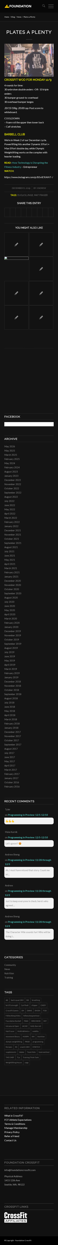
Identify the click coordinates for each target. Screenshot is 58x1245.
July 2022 (9, 501)
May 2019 (9, 660)
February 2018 (12, 723)
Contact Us (10, 1140)
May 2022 (9, 509)
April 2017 (9, 765)
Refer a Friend (11, 1136)
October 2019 (11, 639)
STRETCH (36, 1047)
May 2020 (9, 610)
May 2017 (9, 761)
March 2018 (10, 719)
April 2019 (9, 664)
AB (7, 1000)
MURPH (26, 1037)
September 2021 (12, 543)
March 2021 (10, 568)
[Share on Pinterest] (23, 212)
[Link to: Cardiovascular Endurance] (41, 269)
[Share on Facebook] (7, 212)
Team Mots (31, 1052)
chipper (34, 1005)
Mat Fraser (41, 195)
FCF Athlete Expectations (18, 1119)
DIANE (29, 1011)
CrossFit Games (12, 1011)
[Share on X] (12, 212)
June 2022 (9, 505)
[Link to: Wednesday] (16, 269)
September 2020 (12, 593)
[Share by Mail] (51, 212)
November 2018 (12, 685)
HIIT (45, 1021)
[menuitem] (42, 6)
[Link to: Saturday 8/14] (16, 293)
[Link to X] (51, 1240)
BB (27, 1000)
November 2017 (12, 736)
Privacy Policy (11, 1132)
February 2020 (12, 622)
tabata (21, 1052)
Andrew (41, 188)
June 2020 (9, 606)
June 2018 (9, 706)
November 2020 (12, 585)
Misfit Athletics (23, 1031)
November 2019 (12, 635)
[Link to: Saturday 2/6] (41, 317)
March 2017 (10, 769)
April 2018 (9, 715)
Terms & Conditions (14, 1123)
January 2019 (11, 677)
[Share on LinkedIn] (29, 212)
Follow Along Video (13, 1016)
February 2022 (12, 522)
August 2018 (11, 698)
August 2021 (11, 547)
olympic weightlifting (14, 1042)
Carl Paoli (24, 1005)
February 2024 (12, 467)
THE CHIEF (10, 1057)
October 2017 (11, 740)
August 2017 (11, 748)
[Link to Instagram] (46, 1240)
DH (22, 1011)
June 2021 (9, 555)
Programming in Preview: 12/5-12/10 (28, 814)
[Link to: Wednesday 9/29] (16, 244)
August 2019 (11, 648)
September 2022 (12, 492)
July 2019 (9, 652)
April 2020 (9, 614)
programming (38, 1042)
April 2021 (9, 564)
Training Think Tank (31, 1057)
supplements (11, 1052)
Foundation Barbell (13, 1021)
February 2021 (12, 572)
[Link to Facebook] (42, 1240)
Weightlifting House (14, 1062)
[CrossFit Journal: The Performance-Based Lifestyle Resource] (16, 1221)
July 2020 (9, 601)
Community (10, 964)
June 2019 (9, 656)
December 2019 (12, 631)
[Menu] (49, 6)
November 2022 (12, 484)
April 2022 (9, 513)
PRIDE (27, 1042)
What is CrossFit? (13, 1115)
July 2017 (9, 753)
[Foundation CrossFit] (24, 6)
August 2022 (11, 496)
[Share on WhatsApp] (18, 212)
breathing (36, 1000)
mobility (35, 1031)
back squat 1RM (17, 1000)
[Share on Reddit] (45, 212)
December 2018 (12, 681)
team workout (44, 1052)
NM (33, 1037)
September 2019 (12, 643)
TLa (18, 1057)
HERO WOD (36, 1021)
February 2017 (12, 774)
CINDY (43, 1005)
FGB (45, 1011)
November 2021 (12, 534)
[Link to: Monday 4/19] (41, 293)
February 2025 (12, 459)
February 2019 (12, 673)
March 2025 (10, 454)
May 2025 (9, 450)
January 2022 (11, 526)
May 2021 (9, 559)
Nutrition (9, 973)
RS (16, 1047)
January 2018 (11, 727)
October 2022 (11, 488)
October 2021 (11, 538)
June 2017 (9, 757)
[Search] (42, 6)
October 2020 (11, 589)
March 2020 (10, 618)
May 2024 (9, 463)
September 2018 (12, 694)
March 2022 (10, 517)
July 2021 (9, 551)
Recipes (9, 1047)
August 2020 (11, 597)
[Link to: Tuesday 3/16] (41, 244)
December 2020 (12, 580)
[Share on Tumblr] (34, 212)
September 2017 (12, 744)
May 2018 (9, 711)
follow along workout (31, 1016)
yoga (26, 1062)
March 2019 (10, 669)
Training (8, 977)
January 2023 (11, 475)
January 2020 (11, 627)
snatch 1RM (25, 1047)
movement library (13, 1037)
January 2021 (11, 576)
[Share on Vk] (40, 212)
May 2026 (9, 446)
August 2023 (11, 471)
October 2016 (11, 782)
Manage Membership (15, 1127)
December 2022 (12, 480)
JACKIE (25, 1026)
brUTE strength (12, 1005)
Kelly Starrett (35, 1026)
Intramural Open (12, 1026)
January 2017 (11, 778)
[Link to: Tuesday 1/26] (16, 317)
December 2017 (12, 732)
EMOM (37, 1011)
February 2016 (12, 786)
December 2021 (12, 530)
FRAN (26, 1021)
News (7, 969)
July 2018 (9, 702)
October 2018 (11, 690)
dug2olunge (25, 195)
